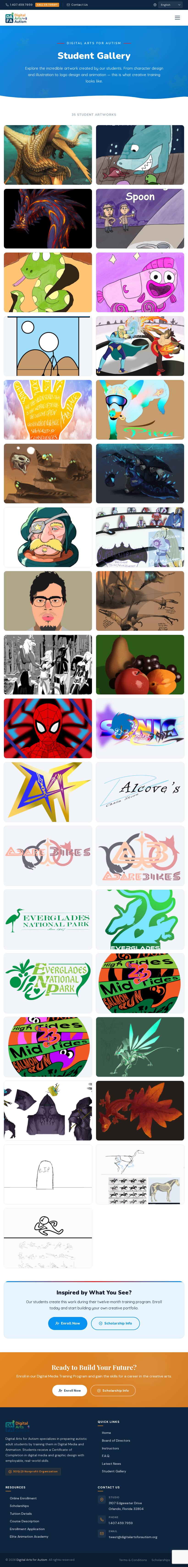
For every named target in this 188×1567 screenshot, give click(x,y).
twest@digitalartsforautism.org (133, 1537)
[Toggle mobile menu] (177, 18)
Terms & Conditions (133, 1560)
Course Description (24, 1521)
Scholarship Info (118, 1323)
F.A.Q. (106, 1456)
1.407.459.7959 (34, 5)
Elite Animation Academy (29, 1536)
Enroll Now (70, 1323)
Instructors (110, 1448)
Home (106, 1433)
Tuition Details (21, 1514)
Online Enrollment (23, 1498)
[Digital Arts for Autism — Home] (16, 17)
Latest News (111, 1464)
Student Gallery (114, 1471)
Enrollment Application (27, 1529)
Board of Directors (116, 1440)
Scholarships (19, 1506)
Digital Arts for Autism (32, 1560)
